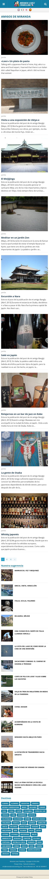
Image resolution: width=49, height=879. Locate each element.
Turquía (13, 850)
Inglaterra (6, 831)
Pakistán (27, 838)
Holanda (13, 827)
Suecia (24, 846)
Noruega (17, 838)
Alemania (14, 803)
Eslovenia (18, 819)
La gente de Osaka (11, 472)
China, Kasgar (21, 707)
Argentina (25, 803)
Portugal (6, 842)
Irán (15, 831)
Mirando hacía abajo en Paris (28, 737)
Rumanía (31, 842)
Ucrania (22, 850)
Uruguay (5, 854)
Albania (5, 803)
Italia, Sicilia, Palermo (25, 601)
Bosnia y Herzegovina (10, 807)
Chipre (18, 811)
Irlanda (23, 831)
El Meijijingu (8, 178)
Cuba (13, 815)
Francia (16, 823)
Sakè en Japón (9, 355)
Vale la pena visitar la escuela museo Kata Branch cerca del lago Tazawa (30, 785)
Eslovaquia (6, 819)
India (43, 827)
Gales (24, 823)
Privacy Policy (18, 864)
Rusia (39, 842)
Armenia (35, 803)
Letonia (5, 834)
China (11, 811)
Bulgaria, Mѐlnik (22, 616)
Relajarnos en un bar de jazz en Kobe (22, 414)
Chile (4, 811)
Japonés (26, 10)
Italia (31, 831)
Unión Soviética (34, 850)
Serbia (16, 846)
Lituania (14, 834)
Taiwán (39, 846)
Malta (34, 834)
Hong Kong (24, 827)
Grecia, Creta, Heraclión (26, 586)
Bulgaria (33, 807)
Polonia (36, 838)
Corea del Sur (40, 811)
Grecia (4, 827)
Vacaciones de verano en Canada (29, 767)
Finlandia (6, 823)
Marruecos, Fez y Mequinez (27, 570)
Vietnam (15, 854)
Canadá (42, 807)
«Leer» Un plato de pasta (15, 61)
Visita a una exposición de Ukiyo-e (20, 120)
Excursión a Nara (10, 296)
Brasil (24, 807)
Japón (38, 831)
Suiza (32, 846)
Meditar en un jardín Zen (15, 237)
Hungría (35, 827)
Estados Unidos (39, 819)
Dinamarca (22, 815)
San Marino (6, 846)
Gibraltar (41, 823)
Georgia (32, 823)
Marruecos (6, 838)
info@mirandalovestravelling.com (12, 866)
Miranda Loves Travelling (17, 861)
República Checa (19, 842)
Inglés (18, 10)
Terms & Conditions (29, 864)
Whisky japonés (10, 534)
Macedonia (25, 834)
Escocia (32, 815)
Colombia (28, 811)
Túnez (4, 850)
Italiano (22, 10)
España (27, 819)
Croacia (5, 815)
